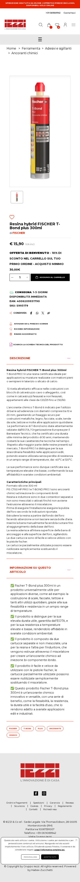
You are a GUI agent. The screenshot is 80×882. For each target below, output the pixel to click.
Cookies (34, 806)
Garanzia (55, 802)
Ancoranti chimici (24, 53)
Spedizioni (38, 802)
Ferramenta (31, 48)
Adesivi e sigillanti (58, 48)
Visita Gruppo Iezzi (40, 836)
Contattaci (69, 13)
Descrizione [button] (20, 358)
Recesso (70, 802)
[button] (50, 277)
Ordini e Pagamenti (16, 802)
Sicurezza (19, 806)
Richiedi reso (50, 809)
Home (11, 48)
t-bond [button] (27, 729)
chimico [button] (13, 735)
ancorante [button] (55, 729)
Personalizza (30, 857)
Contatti (33, 809)
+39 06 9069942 (46, 833)
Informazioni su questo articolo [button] (30, 570)
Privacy (48, 806)
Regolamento (65, 806)
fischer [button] (13, 729)
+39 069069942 (53, 13)
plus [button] (40, 729)
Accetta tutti (50, 857)
